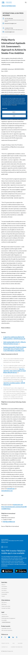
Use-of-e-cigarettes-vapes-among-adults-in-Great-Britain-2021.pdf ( (14, 370)
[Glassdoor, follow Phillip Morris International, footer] (16, 637)
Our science (4, 590)
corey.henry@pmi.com (9, 31)
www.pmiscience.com (7, 490)
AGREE (14, 115)
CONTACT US (4, 646)
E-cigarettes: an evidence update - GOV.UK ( (14, 382)
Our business (4, 586)
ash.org (15, 372)
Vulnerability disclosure (6, 628)
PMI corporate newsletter (7, 630)
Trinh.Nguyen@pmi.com (8, 521)
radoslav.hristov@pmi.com (10, 23)
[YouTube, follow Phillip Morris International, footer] (9, 637)
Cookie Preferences (6, 622)
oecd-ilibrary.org (19, 350)
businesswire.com (18, 504)
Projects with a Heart (6, 606)
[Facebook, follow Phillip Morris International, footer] (1, 637)
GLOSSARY (20, 643)
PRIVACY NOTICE (5, 643)
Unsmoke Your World (6, 608)
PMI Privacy (4, 604)
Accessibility (4, 620)
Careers (3, 596)
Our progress (4, 588)
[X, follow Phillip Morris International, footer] (5, 637)
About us (3, 584)
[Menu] (25, 2)
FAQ (13, 643)
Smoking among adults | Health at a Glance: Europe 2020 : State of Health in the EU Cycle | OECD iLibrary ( (14, 348)
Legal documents (5, 616)
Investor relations (5, 592)
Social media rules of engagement (8, 618)
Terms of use (4, 614)
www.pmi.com (10, 488)
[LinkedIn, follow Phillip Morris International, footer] (13, 637)
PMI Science (4, 602)
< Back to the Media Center (8, 6)
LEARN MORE (4, 108)
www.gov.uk (21, 338)
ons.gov (16, 344)
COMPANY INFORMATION (16, 646)
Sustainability (4, 594)
